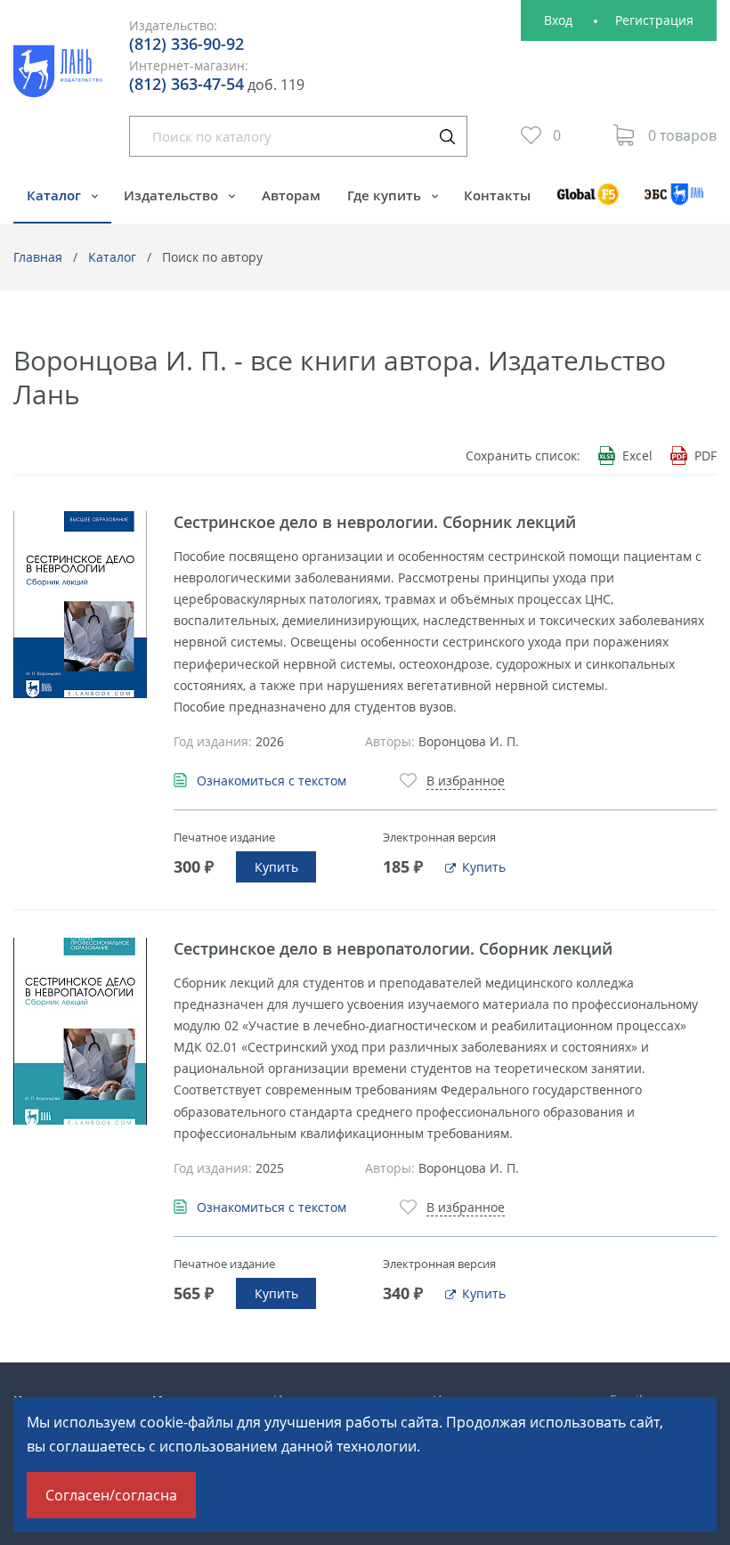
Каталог (56, 195)
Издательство (173, 195)
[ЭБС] (674, 203)
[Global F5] (587, 203)
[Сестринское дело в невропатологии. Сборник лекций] (80, 1031)
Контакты (497, 195)
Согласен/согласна (111, 1495)
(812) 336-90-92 (186, 43)
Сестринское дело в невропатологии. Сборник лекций (393, 948)
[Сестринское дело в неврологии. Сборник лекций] (80, 604)
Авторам (291, 195)
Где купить (386, 195)
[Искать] (446, 136)
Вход (558, 20)
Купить (276, 866)
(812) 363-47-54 (186, 83)
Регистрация (654, 20)
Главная (37, 256)
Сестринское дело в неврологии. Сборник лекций (375, 522)
